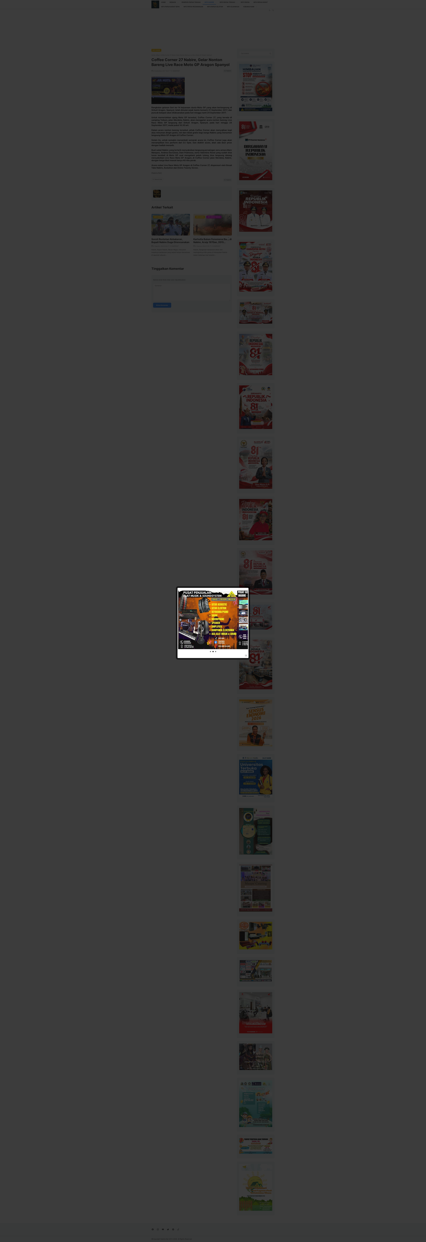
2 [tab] (213, 651)
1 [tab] (210, 651)
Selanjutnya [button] (245, 619)
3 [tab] (215, 651)
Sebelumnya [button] (180, 619)
